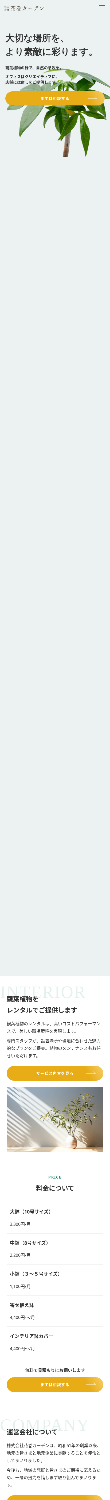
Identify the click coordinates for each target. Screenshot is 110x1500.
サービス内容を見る (55, 1073)
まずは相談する (54, 98)
